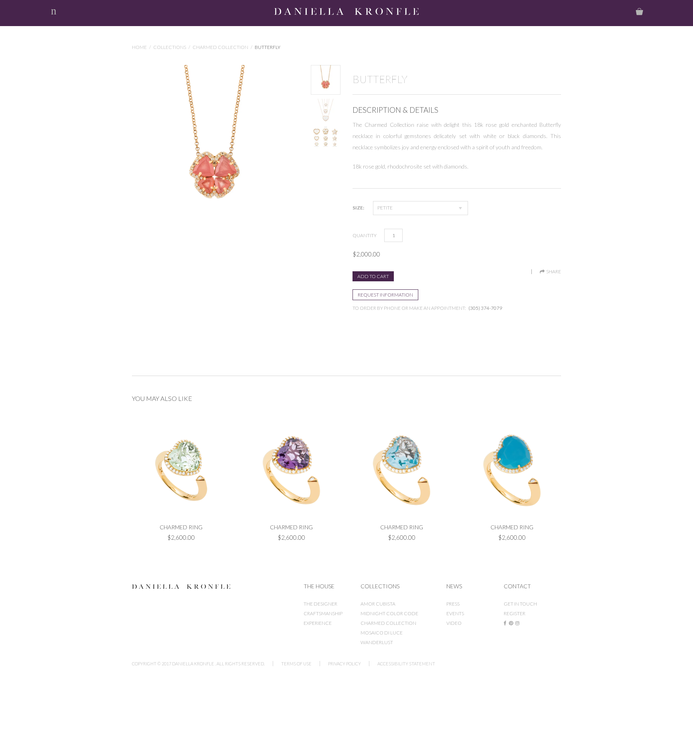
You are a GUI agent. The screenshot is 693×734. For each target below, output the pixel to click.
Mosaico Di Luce (382, 633)
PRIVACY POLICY (344, 663)
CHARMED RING (181, 527)
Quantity (365, 235)
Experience (318, 623)
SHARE (553, 271)
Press (453, 604)
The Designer (320, 604)
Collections (169, 47)
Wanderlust (377, 642)
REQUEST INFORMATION (385, 295)
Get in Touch (520, 604)
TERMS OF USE (296, 663)
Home (139, 47)
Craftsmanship (323, 613)
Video (454, 623)
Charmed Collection (220, 47)
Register (514, 613)
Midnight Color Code (389, 613)
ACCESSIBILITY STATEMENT (406, 663)
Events (455, 613)
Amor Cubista (378, 604)
